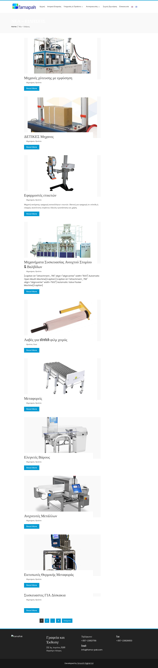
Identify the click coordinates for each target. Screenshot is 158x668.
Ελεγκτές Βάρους (37, 457)
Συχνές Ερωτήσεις (110, 6)
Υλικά (35, 344)
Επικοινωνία (124, 6)
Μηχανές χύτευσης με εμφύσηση (48, 77)
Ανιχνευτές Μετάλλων (40, 515)
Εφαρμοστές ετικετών (40, 195)
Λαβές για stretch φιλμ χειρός (45, 339)
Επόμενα (67, 620)
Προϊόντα (38, 82)
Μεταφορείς (33, 398)
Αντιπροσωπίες (92, 6)
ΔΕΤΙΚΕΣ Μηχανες (39, 136)
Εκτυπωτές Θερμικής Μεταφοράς (49, 574)
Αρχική (42, 6)
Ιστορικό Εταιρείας (54, 6)
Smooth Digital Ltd (85, 663)
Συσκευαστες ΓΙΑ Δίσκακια (45, 594)
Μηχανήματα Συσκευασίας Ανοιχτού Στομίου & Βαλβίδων (58, 264)
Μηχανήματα (30, 82)
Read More (31, 88)
